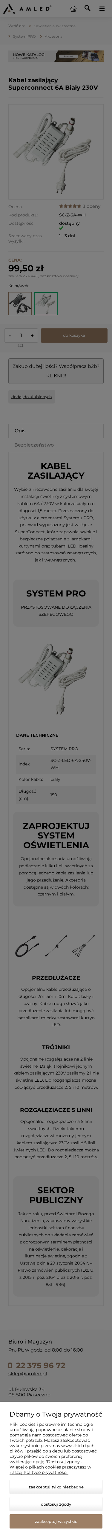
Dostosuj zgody (56, 1504)
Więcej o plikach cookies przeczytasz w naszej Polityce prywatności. (50, 1469)
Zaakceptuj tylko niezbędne (56, 1487)
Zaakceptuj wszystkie (56, 1521)
